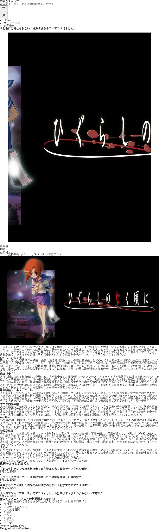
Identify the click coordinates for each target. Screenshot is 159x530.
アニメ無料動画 (9, 254)
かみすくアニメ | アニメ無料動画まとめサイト (28, 4)
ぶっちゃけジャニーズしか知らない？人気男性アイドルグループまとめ (43, 461)
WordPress (24, 528)
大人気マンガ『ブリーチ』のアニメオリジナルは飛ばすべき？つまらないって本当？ (51, 493)
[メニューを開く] (4, 8)
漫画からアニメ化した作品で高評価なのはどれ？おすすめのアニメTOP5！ (45, 485)
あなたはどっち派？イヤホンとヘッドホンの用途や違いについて (42, 458)
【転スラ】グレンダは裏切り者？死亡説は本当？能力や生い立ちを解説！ (45, 469)
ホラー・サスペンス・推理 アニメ (41, 254)
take (2, 249)
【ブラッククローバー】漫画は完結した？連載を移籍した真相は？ (40, 477)
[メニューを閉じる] (4, 15)
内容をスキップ (9, 1)
